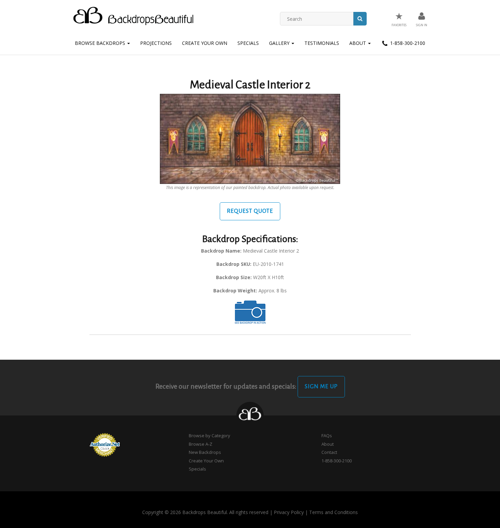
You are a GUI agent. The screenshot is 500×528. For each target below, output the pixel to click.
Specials (248, 43)
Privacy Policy (289, 512)
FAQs (326, 435)
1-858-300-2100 (407, 43)
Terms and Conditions (333, 512)
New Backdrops (205, 452)
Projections (156, 43)
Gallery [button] (280, 43)
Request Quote (250, 211)
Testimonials (321, 43)
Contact (329, 452)
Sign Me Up (321, 387)
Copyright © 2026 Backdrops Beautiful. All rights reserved (205, 512)
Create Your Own (204, 43)
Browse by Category (209, 435)
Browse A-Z (200, 444)
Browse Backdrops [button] (101, 43)
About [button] (358, 43)
